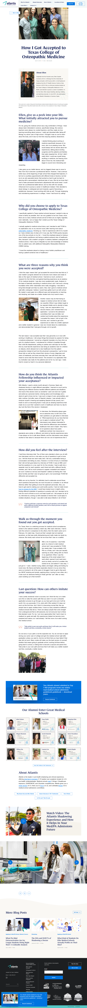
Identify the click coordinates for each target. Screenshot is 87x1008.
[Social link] (6, 978)
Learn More (24, 5)
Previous (10, 862)
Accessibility (77, 1006)
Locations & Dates (59, 2)
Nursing (28, 989)
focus (42, 786)
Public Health (29, 991)
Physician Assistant (30, 987)
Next (76, 862)
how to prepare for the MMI (28, 489)
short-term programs (31, 779)
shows (61, 786)
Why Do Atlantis (25, 2)
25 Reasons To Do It (30, 970)
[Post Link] (18, 933)
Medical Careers (24, 934)
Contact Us (33, 5)
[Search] (18, 984)
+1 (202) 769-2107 (11, 975)
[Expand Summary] (27, 729)
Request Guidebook (50, 699)
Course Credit (29, 985)
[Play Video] (23, 821)
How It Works (47, 2)
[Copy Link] (29, 893)
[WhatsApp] (24, 893)
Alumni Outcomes (37, 2)
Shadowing (34, 934)
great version (23, 786)
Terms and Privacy (71, 1006)
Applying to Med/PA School (12, 934)
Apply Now (71, 3)
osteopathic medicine (26, 231)
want (49, 781)
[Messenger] (20, 893)
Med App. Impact (30, 975)
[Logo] (9, 3)
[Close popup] (45, 995)
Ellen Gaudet (49, 60)
